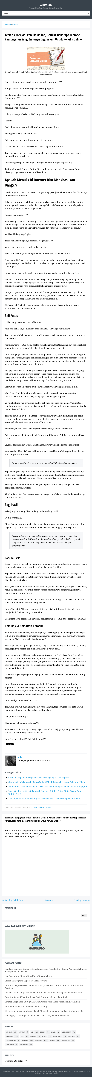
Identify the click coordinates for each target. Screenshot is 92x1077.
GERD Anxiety (66, 1032)
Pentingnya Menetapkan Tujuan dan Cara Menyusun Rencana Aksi (37, 1015)
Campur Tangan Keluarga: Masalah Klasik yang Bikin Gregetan (38, 777)
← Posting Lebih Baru (12, 900)
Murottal (71, 1036)
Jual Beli (33, 1036)
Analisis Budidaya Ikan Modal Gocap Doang (26, 1006)
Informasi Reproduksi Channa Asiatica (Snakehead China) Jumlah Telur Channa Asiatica (44, 986)
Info (22, 1036)
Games (53, 1032)
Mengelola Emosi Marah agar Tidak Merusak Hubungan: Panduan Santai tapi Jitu (47, 786)
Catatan (22, 1032)
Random (49, 807)
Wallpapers (24, 1044)
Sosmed (52, 1040)
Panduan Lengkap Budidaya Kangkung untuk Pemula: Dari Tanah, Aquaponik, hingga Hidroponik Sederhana (46, 970)
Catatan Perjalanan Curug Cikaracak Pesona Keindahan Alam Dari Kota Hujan (42, 1001)
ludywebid (46, 5)
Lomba (44, 1036)
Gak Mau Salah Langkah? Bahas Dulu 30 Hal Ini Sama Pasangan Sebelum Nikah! (46, 782)
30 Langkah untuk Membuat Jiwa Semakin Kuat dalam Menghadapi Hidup (44, 798)
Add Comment (39, 807)
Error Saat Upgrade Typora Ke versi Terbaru (26, 980)
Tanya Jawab (66, 1040)
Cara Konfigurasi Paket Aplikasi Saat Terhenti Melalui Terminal (36, 997)
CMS (32, 1032)
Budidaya (9, 1032)
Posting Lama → (82, 900)
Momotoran (57, 1036)
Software (38, 1040)
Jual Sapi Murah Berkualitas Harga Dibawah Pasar (28, 976)
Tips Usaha (10, 1044)
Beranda (49, 900)
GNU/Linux (9, 1036)
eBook (42, 1032)
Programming (11, 1040)
